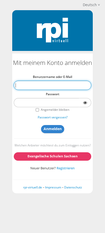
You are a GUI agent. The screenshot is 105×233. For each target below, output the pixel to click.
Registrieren (66, 168)
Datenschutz (73, 187)
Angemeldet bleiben (55, 109)
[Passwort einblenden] (85, 102)
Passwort (52, 94)
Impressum (53, 187)
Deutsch (90, 5)
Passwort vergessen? (53, 117)
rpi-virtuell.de (32, 187)
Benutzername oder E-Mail (52, 77)
